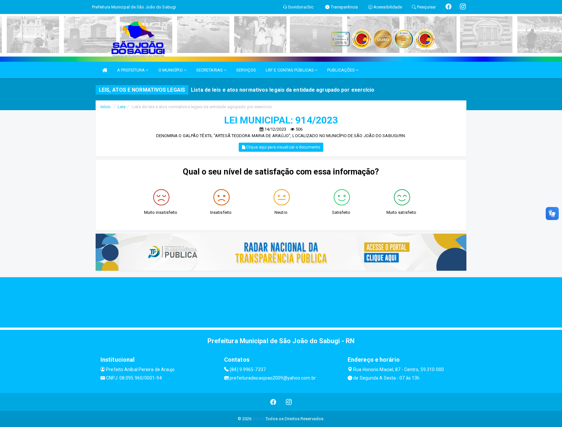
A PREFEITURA (131, 70)
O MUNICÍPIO (171, 70)
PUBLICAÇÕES (341, 70)
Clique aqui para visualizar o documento (282, 147)
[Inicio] (105, 70)
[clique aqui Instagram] (289, 402)
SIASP (258, 418)
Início (105, 106)
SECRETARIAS (210, 70)
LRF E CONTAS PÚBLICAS (290, 70)
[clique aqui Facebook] (273, 402)
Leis (122, 106)
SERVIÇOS (246, 70)
